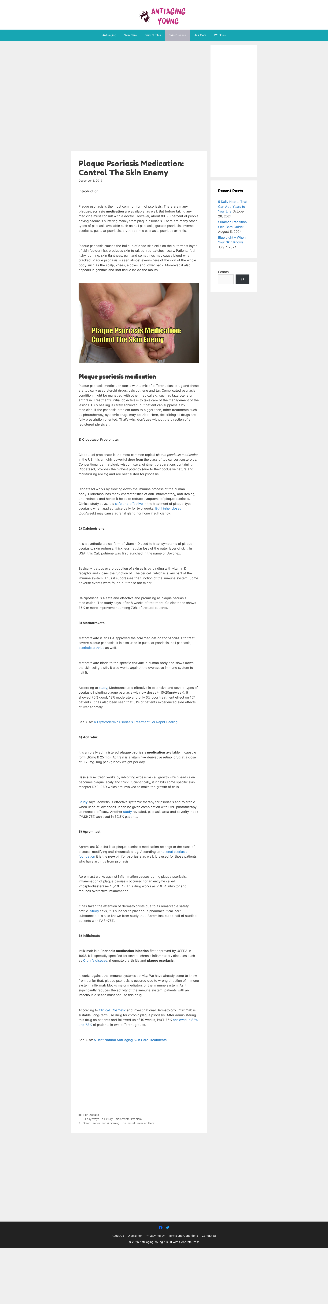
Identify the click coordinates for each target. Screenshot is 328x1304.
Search (223, 272)
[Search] (242, 279)
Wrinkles (220, 35)
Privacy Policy (155, 1235)
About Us (118, 1235)
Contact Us (209, 1235)
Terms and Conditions (183, 1235)
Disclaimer (135, 1235)
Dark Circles (153, 35)
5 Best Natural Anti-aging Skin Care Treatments (130, 1040)
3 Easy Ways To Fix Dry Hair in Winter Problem (112, 1119)
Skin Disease (177, 35)
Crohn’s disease (95, 960)
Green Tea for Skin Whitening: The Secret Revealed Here (118, 1123)
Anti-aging (109, 35)
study (103, 688)
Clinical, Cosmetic (112, 1010)
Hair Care (200, 35)
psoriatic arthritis (91, 648)
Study (83, 802)
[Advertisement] (139, 97)
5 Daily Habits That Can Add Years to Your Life (232, 206)
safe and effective (129, 504)
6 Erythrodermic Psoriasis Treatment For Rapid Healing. (136, 722)
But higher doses (168, 508)
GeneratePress (189, 1242)
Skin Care (130, 35)
